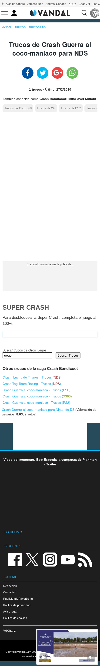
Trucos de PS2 (71, 108)
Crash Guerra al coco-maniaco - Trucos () (36, 390)
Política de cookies (15, 618)
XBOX (72, 4)
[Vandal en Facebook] (14, 559)
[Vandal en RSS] (85, 559)
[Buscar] (84, 13)
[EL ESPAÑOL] (94, 13)
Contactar (9, 592)
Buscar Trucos (68, 355)
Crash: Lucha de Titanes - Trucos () (32, 377)
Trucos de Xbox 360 (18, 108)
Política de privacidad (16, 605)
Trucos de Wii (46, 108)
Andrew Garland (56, 4)
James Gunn (35, 4)
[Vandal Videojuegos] (50, 12)
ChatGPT (84, 4)
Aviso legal (10, 611)
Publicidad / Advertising (18, 598)
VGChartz (9, 630)
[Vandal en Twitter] (32, 559)
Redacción (10, 586)
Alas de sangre (15, 4)
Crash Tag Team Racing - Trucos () (32, 384)
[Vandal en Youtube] (67, 559)
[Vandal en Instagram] (50, 559)
